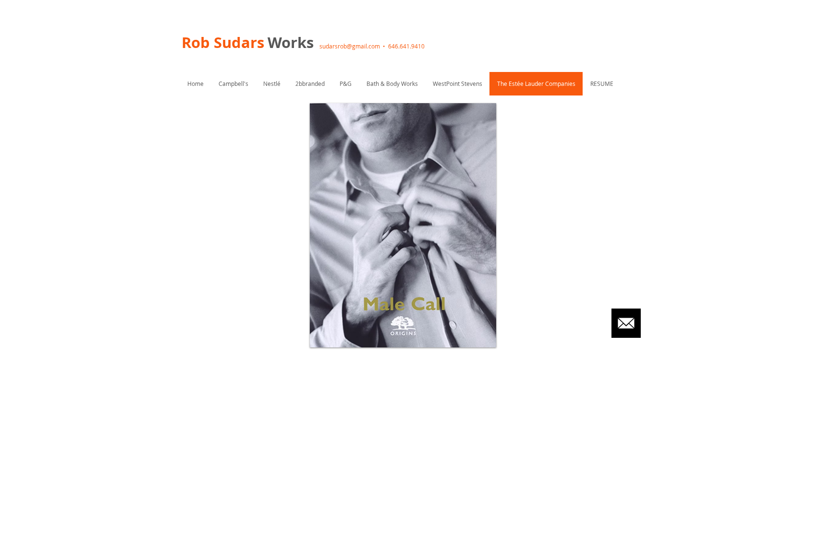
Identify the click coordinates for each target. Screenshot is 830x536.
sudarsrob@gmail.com (349, 46)
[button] (403, 225)
